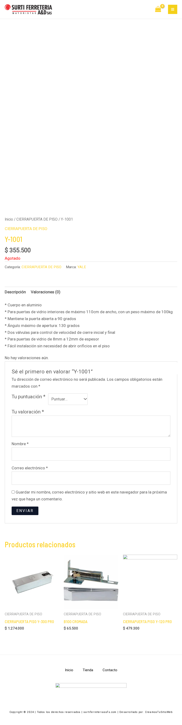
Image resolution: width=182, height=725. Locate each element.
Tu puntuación (29, 396)
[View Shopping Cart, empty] (158, 9)
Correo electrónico (30, 468)
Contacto (110, 670)
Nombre (20, 443)
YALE (81, 267)
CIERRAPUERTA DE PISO (37, 219)
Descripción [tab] (15, 292)
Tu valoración (28, 412)
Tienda (88, 670)
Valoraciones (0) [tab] (45, 292)
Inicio (9, 219)
